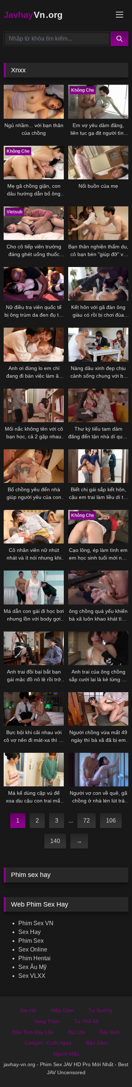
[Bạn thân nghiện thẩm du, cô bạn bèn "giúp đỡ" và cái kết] (98, 223)
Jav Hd (28, 1010)
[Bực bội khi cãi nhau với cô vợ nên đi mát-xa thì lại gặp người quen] (34, 709)
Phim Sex (31, 941)
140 (55, 841)
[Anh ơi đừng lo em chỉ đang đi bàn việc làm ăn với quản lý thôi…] (34, 344)
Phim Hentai (34, 958)
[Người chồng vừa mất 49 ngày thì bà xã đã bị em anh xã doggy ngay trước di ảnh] (98, 709)
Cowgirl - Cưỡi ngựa (48, 1043)
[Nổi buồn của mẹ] (98, 162)
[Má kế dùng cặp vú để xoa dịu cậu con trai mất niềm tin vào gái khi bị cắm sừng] (34, 769)
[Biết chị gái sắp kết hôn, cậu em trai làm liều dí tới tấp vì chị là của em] (98, 466)
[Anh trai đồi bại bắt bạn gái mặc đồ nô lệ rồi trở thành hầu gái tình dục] (34, 648)
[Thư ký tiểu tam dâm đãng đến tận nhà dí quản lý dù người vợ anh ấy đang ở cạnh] (98, 405)
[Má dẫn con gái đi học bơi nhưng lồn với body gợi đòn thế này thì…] (34, 587)
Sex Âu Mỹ (32, 967)
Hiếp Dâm (62, 1010)
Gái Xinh (110, 1032)
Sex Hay (29, 932)
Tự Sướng (100, 1010)
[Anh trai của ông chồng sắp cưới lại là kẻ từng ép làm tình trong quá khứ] (98, 648)
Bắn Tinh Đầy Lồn (33, 1032)
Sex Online (32, 949)
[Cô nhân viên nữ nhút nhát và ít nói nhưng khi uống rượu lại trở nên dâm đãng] (34, 527)
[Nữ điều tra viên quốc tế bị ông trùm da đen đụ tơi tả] (34, 284)
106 (111, 820)
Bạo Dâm (97, 1043)
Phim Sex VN (36, 923)
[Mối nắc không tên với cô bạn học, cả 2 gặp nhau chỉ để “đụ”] (34, 405)
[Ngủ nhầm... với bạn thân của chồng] (34, 101)
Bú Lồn (77, 1032)
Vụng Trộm (46, 1021)
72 (86, 820)
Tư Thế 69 (86, 1021)
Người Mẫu (66, 1054)
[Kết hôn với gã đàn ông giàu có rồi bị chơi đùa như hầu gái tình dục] (98, 284)
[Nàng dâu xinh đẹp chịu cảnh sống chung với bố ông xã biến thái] (98, 344)
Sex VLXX (31, 976)
